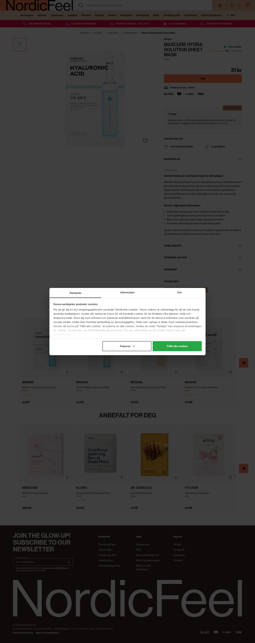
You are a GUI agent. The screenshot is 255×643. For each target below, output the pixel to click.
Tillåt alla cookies (177, 345)
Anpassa (125, 345)
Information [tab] (127, 292)
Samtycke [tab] (76, 292)
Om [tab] (179, 292)
